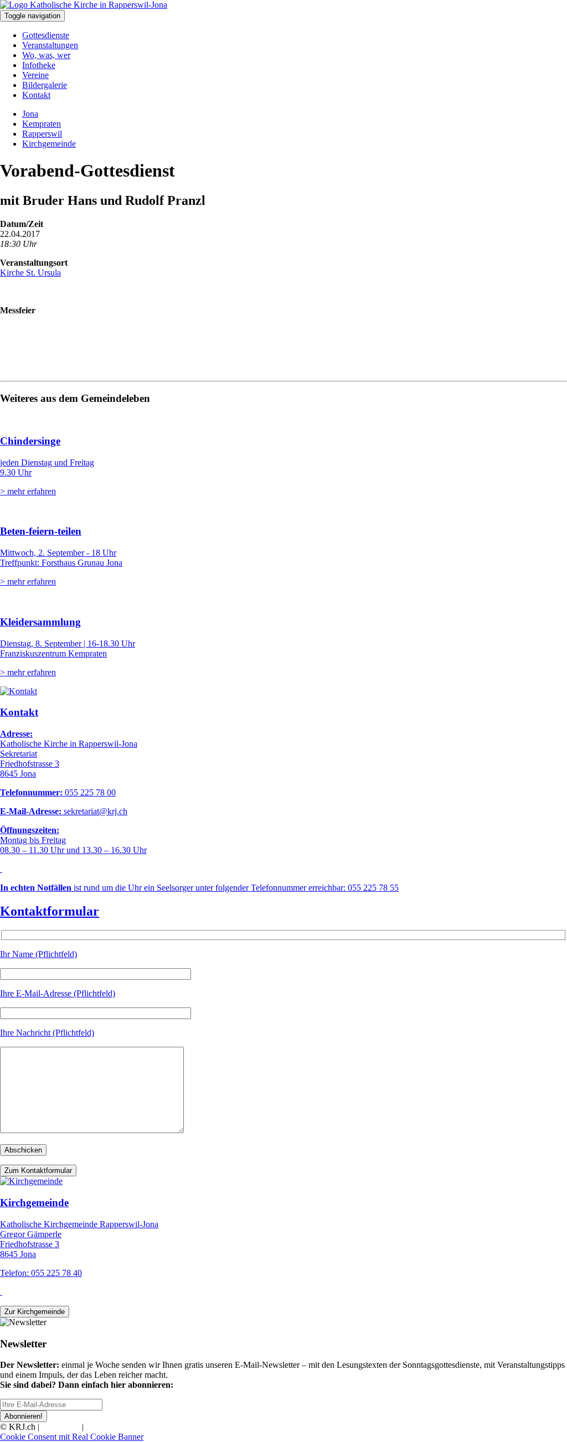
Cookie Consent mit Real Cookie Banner (71, 1436)
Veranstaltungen (50, 45)
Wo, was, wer (46, 55)
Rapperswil (42, 133)
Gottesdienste (45, 35)
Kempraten (41, 123)
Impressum (61, 1426)
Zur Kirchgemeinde (34, 1311)
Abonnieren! (23, 1416)
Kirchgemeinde (49, 143)
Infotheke (38, 65)
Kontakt (36, 95)
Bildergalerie (44, 85)
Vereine (35, 75)
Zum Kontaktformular (38, 1170)
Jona (30, 113)
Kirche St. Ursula (30, 272)
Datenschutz (107, 1426)
